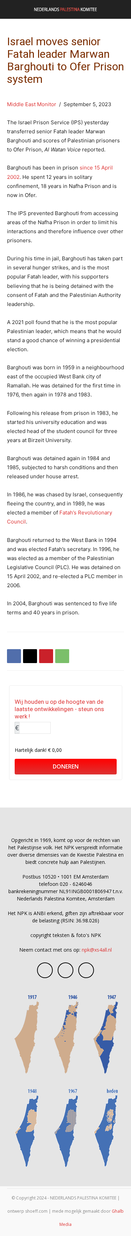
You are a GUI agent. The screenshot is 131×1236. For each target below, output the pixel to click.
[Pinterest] (46, 656)
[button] (12, 9)
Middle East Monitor (31, 104)
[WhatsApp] (62, 656)
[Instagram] (65, 970)
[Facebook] (14, 656)
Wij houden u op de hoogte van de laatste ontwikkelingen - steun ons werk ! (59, 709)
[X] (30, 656)
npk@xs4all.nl (97, 949)
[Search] (121, 9)
